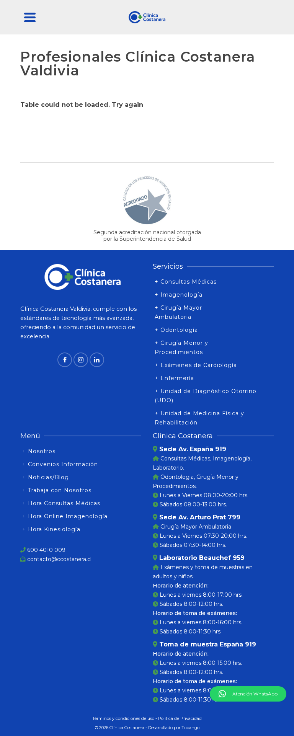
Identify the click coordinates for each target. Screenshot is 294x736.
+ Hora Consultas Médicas (61, 503)
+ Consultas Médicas (186, 281)
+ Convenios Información (60, 464)
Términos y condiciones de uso (123, 718)
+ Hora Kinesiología (51, 529)
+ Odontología (176, 329)
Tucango (190, 727)
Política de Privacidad (180, 718)
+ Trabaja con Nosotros (56, 490)
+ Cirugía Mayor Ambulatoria (178, 312)
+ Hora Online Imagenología (65, 516)
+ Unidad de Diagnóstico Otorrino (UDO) (205, 396)
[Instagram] (81, 359)
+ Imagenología (179, 294)
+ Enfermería (174, 378)
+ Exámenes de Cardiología (196, 365)
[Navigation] (29, 17)
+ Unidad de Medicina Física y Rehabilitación (199, 418)
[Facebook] (64, 359)
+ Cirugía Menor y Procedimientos (181, 347)
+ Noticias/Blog (45, 477)
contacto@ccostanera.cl (59, 559)
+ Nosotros (39, 451)
